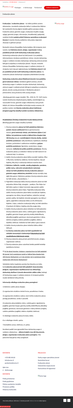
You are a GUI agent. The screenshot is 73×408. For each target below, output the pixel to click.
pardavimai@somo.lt (11, 363)
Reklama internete (34, 401)
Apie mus (6, 367)
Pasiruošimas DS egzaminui (46, 368)
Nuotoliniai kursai (43, 360)
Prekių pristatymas (9, 379)
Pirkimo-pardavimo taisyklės (12, 384)
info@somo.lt (22, 2)
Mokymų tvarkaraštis (9, 390)
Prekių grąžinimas (8, 381)
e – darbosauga (8, 370)
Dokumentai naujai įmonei (46, 366)
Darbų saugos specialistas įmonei (48, 357)
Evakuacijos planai (44, 363)
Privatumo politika (9, 387)
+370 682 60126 (13, 2)
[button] (67, 7)
